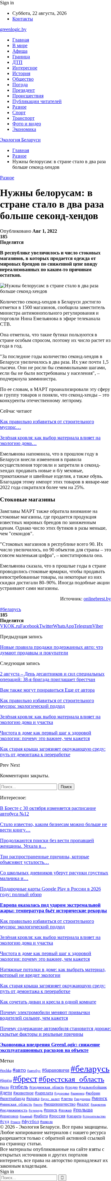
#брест (25, 1079)
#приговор (9, 1116)
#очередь (36, 1110)
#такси (15, 1122)
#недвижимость (13, 1110)
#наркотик (98, 1104)
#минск (99, 1098)
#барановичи (55, 1070)
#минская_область (16, 1104)
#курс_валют (50, 1099)
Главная (20, 40)
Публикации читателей (37, 101)
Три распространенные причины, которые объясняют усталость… (44, 859)
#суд (4, 1121)
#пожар (65, 1110)
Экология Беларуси (20, 139)
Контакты (22, 18)
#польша (83, 1110)
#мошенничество (60, 1104)
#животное (23, 1093)
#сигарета (74, 1116)
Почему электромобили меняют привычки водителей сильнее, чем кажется (45, 1015)
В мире (19, 45)
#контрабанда (12, 1098)
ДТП (17, 62)
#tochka (5, 1071)
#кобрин (93, 1093)
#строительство (94, 1116)
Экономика (24, 129)
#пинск (50, 1109)
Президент (23, 90)
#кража (32, 1098)
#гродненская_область (46, 1087)
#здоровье (61, 1093)
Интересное (24, 67)
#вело (4, 1087)
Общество (23, 79)
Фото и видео (26, 123)
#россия (57, 1115)
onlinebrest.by (97, 598)
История (21, 73)
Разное (19, 107)
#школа (46, 1122)
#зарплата (44, 1092)
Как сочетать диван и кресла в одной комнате (48, 1001)
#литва (67, 1098)
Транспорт (23, 118)
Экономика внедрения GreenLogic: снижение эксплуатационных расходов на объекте (50, 1047)
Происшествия (27, 95)
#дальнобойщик (93, 1087)
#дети (6, 1092)
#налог (83, 1104)
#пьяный (26, 1116)
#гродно (71, 1087)
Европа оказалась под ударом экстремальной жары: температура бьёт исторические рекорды (53, 907)
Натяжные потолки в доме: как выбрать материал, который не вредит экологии (53, 972)
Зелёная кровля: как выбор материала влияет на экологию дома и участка (50, 940)
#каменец (77, 1093)
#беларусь (10, 609)
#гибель (19, 1087)
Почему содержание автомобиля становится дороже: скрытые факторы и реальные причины (55, 1031)
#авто (19, 1070)
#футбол (30, 1121)
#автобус (34, 1070)
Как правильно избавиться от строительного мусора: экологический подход (47, 923)
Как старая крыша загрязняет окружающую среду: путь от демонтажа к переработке (52, 988)
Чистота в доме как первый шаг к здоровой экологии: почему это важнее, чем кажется (45, 956)
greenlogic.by (13, 29)
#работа (41, 1116)
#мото (38, 1104)
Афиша (19, 51)
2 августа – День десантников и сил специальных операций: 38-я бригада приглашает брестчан (52, 676)
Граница (21, 56)
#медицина (82, 1099)
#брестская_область (71, 1079)
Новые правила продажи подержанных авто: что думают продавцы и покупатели (51, 649)
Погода (20, 84)
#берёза (6, 1080)
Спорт (19, 112)
